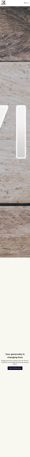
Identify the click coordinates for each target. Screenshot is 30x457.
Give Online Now (15, 368)
